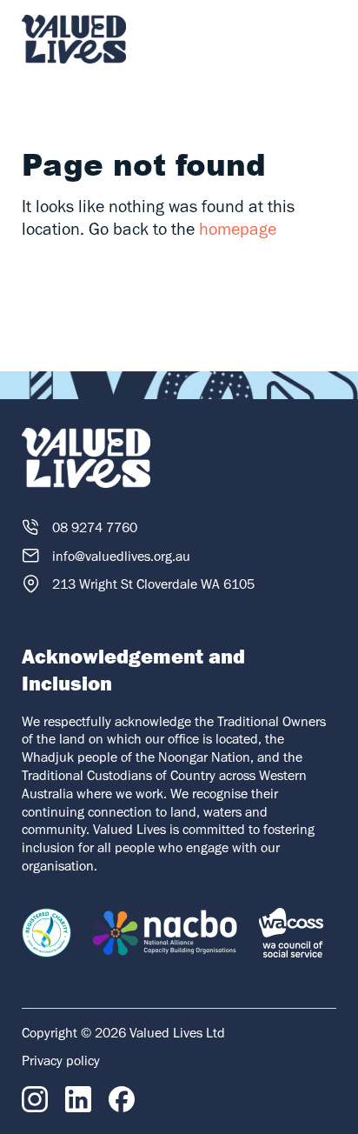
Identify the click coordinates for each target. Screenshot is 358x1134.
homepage (237, 228)
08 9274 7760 (94, 527)
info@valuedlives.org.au (121, 556)
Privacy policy (61, 1060)
